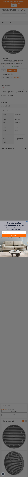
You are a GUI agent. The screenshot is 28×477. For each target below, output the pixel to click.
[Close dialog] (27, 221)
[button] (3, 474)
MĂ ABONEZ (14, 235)
